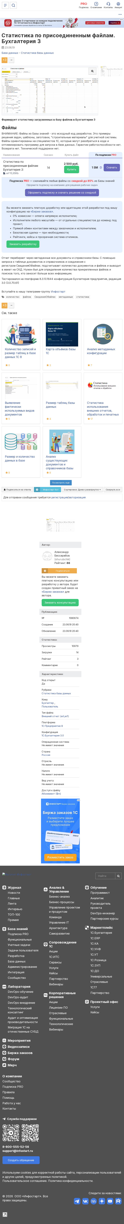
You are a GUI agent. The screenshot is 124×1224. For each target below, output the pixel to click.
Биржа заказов (20, 1053)
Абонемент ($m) (51, 793)
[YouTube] (110, 1202)
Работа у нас (11, 1103)
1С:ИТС (54, 957)
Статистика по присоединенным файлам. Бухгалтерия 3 (58, 38)
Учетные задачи (19, 945)
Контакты (9, 1108)
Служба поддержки (22, 1119)
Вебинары (56, 984)
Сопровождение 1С (63, 944)
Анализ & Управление (59, 889)
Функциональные (20, 939)
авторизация (77, 497)
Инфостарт (58, 291)
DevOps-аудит (18, 997)
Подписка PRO (18, 934)
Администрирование (22, 966)
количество (12, 297)
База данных (17, 961)
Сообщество (17, 977)
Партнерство (58, 978)
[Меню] (5, 5)
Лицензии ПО (58, 1007)
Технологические (61, 1024)
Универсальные (101, 976)
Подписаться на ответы (18, 489)
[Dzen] (101, 1202)
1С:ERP (95, 938)
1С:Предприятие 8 (52, 725)
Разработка (16, 956)
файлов (27, 297)
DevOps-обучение (20, 991)
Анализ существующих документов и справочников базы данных (59, 464)
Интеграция (16, 972)
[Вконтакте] (85, 1202)
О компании (12, 1076)
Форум (13, 1059)
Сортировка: (81, 489)
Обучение (98, 888)
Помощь (8, 1097)
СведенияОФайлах (45, 297)
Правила (8, 1092)
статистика (82, 297)
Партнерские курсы (104, 918)
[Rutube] (118, 1202)
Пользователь (50, 706)
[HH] (93, 1202)
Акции (53, 951)
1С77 (93, 987)
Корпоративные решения (62, 995)
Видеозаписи (19, 1047)
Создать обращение (21, 1160)
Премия (13, 920)
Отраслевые (58, 1013)
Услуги (53, 968)
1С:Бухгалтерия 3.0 (53, 735)
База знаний (18, 929)
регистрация (59, 497)
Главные (14, 898)
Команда (55, 917)
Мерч (12, 1065)
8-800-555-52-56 (15, 1146)
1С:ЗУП (95, 965)
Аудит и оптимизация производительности (23, 1020)
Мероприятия (19, 1040)
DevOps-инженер (102, 913)
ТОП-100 (14, 914)
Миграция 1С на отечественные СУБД (23, 1029)
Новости (14, 892)
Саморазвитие (59, 933)
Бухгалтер (48, 702)
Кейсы (53, 973)
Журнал (14, 888)
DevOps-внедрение (21, 1002)
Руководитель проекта (100, 905)
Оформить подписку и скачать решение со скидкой (62, 192)
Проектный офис (104, 1002)
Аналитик (97, 898)
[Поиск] (13, 5)
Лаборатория (19, 987)
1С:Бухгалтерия (101, 932)
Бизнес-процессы (61, 902)
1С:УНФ (95, 949)
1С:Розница (98, 960)
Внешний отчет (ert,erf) (55, 716)
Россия (46, 754)
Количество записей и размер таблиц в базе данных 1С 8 (20, 353)
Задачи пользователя (23, 950)
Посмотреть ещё (61, 482)
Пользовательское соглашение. (24, 1181)
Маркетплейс (101, 928)
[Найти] (118, 876)
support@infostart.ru (17, 1151)
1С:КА (94, 943)
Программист (100, 892)
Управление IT (59, 922)
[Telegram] (77, 1202)
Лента (12, 903)
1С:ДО (94, 971)
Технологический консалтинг (20, 1010)
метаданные (66, 297)
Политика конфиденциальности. (70, 1181)
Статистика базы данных (56, 693)
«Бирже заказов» (42, 211)
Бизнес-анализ (59, 896)
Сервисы (55, 962)
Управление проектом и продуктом (64, 909)
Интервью (15, 909)
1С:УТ (94, 954)
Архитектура (58, 928)
